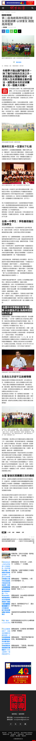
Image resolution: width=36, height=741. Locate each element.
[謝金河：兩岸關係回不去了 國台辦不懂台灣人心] (6, 606)
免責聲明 (12, 736)
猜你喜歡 (5, 549)
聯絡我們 (24, 736)
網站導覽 (18, 736)
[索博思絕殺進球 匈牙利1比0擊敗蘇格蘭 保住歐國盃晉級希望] (6, 623)
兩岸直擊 (13, 12)
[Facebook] (3, 31)
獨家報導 (5, 27)
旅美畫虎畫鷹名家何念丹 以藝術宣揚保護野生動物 (10, 540)
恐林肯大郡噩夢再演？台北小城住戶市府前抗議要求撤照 (26, 541)
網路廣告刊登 (6, 734)
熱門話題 (8, 12)
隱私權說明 (13, 734)
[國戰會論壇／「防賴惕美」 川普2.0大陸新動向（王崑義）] (6, 584)
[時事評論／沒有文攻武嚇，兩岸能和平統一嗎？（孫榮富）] (6, 556)
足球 (23, 532)
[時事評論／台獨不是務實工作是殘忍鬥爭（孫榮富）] (6, 572)
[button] (3, 8)
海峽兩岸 (18, 532)
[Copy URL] (19, 31)
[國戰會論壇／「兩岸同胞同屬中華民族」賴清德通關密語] (6, 639)
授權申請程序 (21, 734)
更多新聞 (12, 549)
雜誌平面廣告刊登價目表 (26, 733)
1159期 (8, 532)
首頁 (3, 12)
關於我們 (4, 733)
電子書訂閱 (16, 733)
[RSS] (15, 724)
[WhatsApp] (11, 31)
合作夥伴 (10, 733)
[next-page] (6, 654)
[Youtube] (25, 724)
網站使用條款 (29, 734)
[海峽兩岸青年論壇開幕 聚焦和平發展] (6, 614)
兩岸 (13, 532)
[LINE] (15, 31)
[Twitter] (7, 31)
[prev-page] (3, 654)
